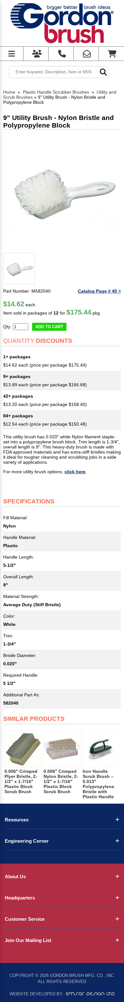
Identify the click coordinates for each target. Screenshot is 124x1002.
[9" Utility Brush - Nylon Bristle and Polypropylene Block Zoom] (62, 191)
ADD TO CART (49, 326)
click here (75, 471)
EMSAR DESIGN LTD (90, 994)
